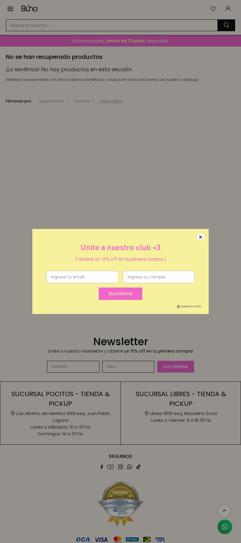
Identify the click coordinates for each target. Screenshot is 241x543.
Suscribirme (120, 293)
